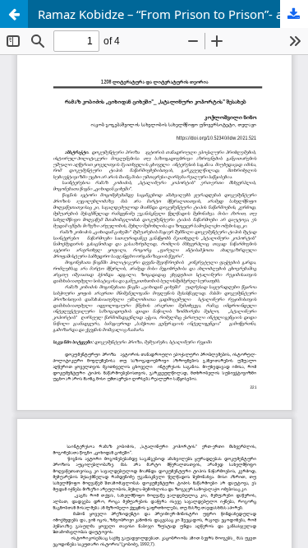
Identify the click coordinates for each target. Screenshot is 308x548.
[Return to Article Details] (14, 14)
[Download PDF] (294, 14)
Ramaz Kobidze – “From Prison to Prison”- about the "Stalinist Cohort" (173, 14)
